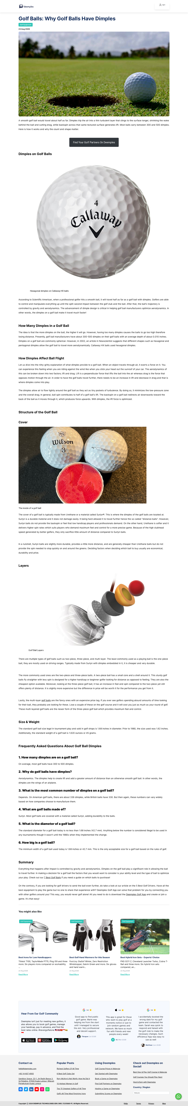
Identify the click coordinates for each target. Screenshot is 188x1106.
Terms (138, 1103)
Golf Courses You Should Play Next (147, 1077)
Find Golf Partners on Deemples (108, 1083)
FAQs (126, 1103)
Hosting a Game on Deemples (107, 1088)
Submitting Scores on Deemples (108, 1093)
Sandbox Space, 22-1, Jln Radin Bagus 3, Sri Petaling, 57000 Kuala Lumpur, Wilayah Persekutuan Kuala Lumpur (36, 1081)
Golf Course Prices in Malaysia (107, 1068)
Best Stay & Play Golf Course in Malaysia (150, 1072)
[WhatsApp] (47, 1089)
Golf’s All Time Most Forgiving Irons (71, 1093)
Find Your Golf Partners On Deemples (94, 142)
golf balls (46, 700)
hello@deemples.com (27, 1068)
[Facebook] (21, 1089)
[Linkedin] (31, 1089)
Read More (23, 974)
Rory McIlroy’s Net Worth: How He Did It (73, 1078)
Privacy (151, 1103)
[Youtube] (37, 1089)
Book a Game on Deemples (106, 1078)
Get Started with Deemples (106, 1073)
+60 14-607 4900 (26, 1073)
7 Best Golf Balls (52, 877)
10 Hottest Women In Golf (67, 1083)
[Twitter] (26, 1089)
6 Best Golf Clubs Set (66, 1073)
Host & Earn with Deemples (144, 1082)
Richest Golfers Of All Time (68, 1068)
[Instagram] (42, 1089)
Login (163, 5)
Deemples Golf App (136, 894)
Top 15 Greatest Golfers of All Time (71, 1088)
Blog (164, 1103)
